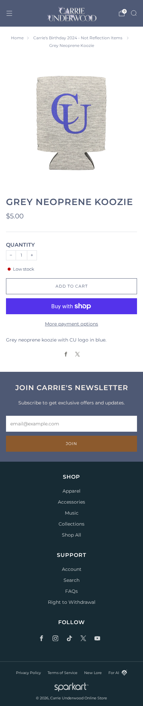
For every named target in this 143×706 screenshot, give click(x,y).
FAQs (71, 591)
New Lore (93, 672)
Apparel (71, 491)
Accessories (71, 502)
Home (17, 37)
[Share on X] (77, 354)
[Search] (133, 13)
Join (71, 443)
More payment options (71, 324)
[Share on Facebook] (65, 354)
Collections (71, 524)
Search (71, 580)
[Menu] (9, 13)
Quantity (20, 245)
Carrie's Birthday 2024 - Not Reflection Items (78, 37)
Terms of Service (62, 672)
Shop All (71, 535)
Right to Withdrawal (71, 602)
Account (71, 569)
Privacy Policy (28, 672)
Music (71, 513)
